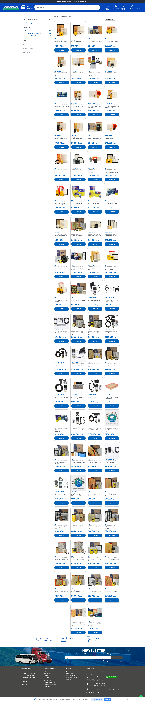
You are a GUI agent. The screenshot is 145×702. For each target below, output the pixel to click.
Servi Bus (47, 675)
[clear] (92, 7)
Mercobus (47, 686)
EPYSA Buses (48, 671)
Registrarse (117, 657)
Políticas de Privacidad (27, 675)
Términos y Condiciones (28, 673)
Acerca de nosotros (27, 671)
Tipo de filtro (27, 52)
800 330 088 (92, 676)
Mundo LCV (47, 679)
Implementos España (50, 684)
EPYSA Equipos (48, 673)
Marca (25, 44)
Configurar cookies (97, 699)
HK (55, 39)
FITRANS (46, 677)
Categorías (26, 27)
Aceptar (107, 699)
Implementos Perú (49, 682)
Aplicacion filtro (28, 48)
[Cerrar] (128, 699)
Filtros (25, 40)
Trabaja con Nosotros (27, 677)
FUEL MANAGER (92, 297)
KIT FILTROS (57, 71)
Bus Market (47, 681)
